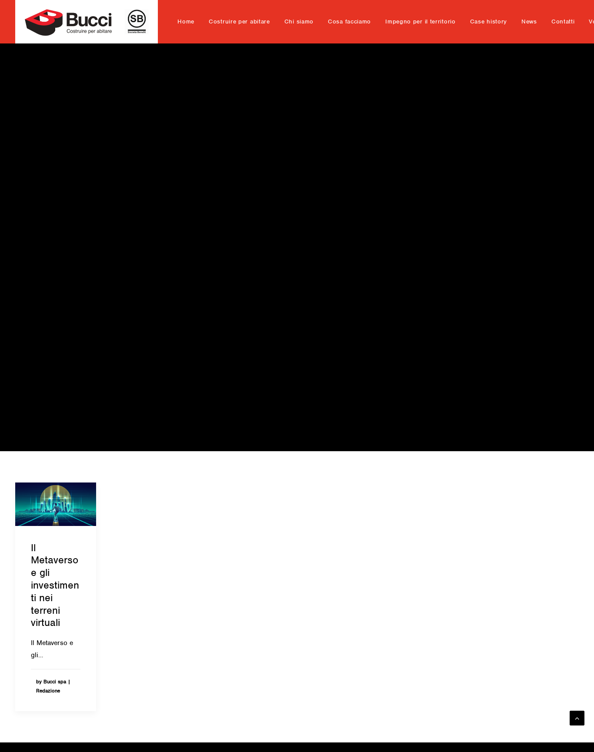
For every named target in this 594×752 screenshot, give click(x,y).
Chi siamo (299, 21)
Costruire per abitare (239, 21)
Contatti (563, 21)
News (529, 21)
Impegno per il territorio (420, 21)
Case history (488, 21)
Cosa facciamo (349, 21)
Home (185, 21)
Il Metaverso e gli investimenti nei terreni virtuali (55, 585)
